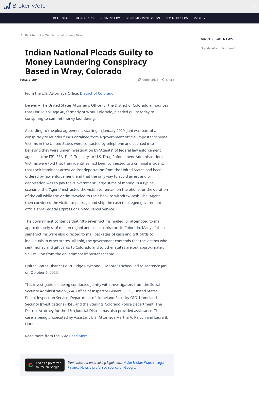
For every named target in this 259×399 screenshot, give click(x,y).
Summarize (150, 80)
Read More (78, 335)
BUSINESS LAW (110, 18)
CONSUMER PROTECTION (142, 18)
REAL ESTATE (61, 18)
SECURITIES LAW (177, 18)
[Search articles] (254, 6)
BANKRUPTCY (85, 18)
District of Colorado (97, 93)
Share (170, 80)
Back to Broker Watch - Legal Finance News (54, 35)
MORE (198, 18)
